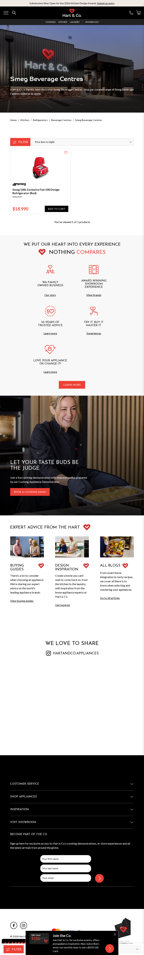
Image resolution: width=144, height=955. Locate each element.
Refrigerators (40, 120)
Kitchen (62, 22)
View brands (93, 295)
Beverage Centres (61, 120)
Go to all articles (110, 598)
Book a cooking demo (30, 492)
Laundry (75, 22)
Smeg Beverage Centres (88, 120)
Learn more (50, 333)
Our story (50, 295)
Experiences (94, 333)
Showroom (92, 22)
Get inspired (62, 605)
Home (13, 120)
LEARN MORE (72, 385)
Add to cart (56, 209)
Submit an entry (105, 3)
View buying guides (22, 600)
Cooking (51, 22)
